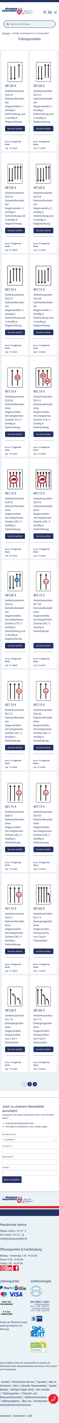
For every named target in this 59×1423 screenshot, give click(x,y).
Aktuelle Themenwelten (34, 1385)
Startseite (6, 33)
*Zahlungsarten (10, 1393)
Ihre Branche (9, 1134)
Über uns (26, 1401)
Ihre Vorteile (43, 1389)
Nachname (8, 1156)
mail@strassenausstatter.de (13, 1238)
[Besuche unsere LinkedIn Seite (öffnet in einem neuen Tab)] (9, 1268)
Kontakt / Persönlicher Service (17, 1382)
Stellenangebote (10, 1401)
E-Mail (6, 1167)
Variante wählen (15, 128)
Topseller (41, 1382)
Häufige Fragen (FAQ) (22, 1389)
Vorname (7, 1146)
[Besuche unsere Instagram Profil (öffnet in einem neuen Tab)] (2, 1268)
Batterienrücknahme (36, 1397)
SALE (16, 1385)
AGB (30, 1415)
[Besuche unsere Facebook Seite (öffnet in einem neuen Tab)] (16, 1268)
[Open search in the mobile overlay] (29, 24)
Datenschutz (19, 1415)
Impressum (5, 1415)
